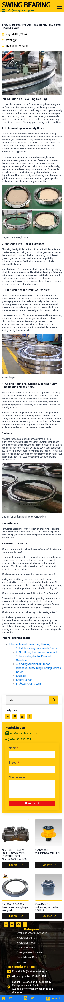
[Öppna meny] (59, 7)
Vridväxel (22, 962)
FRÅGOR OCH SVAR (28, 683)
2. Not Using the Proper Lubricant (36, 652)
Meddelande (18, 777)
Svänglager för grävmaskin (32, 932)
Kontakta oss (24, 680)
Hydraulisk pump (26, 937)
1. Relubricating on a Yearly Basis (36, 648)
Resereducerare (26, 947)
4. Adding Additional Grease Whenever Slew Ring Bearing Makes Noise (38, 668)
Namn (13, 748)
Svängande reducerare (30, 952)
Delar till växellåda (27, 957)
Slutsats (21, 676)
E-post (14, 762)
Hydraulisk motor (26, 942)
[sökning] (53, 700)
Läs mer (13, 864)
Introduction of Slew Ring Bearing (29, 644)
